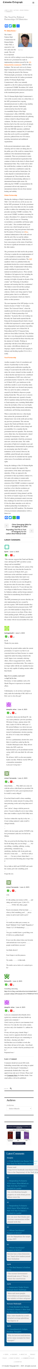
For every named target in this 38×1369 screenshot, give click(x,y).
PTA (26, 232)
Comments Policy (28, 1358)
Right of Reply (15, 1358)
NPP (30, 259)
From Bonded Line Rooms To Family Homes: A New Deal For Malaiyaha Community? (18, 1309)
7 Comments (8, 11)
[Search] (10, 1089)
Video (6, 1354)
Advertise (18, 1361)
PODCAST (14, 1354)
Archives (10, 1105)
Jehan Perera (11, 30)
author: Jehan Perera (21, 10)
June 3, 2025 (8, 10)
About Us (24, 1354)
